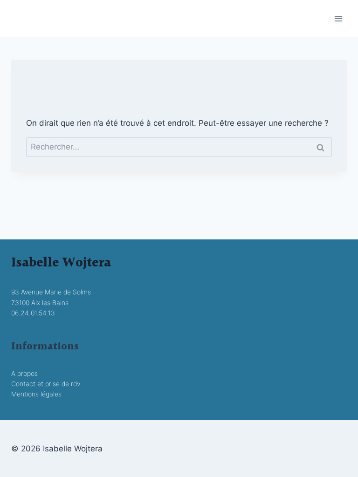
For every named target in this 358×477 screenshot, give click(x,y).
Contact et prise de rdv (45, 384)
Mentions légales (36, 394)
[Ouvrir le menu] (338, 18)
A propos (24, 373)
